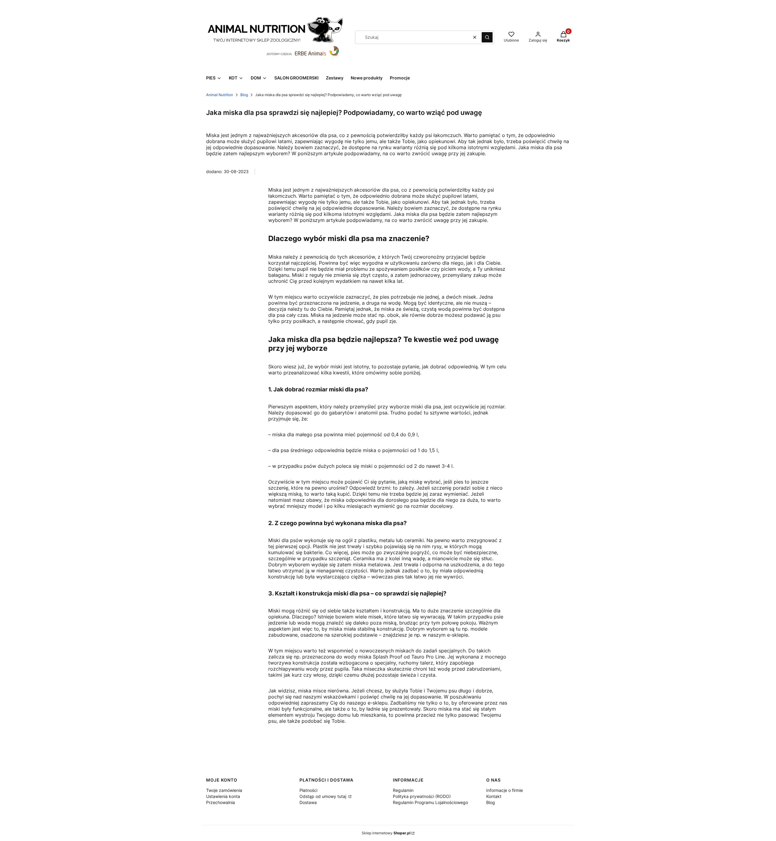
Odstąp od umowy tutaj (323, 796)
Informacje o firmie (504, 790)
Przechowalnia (220, 802)
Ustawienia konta (223, 796)
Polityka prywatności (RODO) (422, 796)
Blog (244, 94)
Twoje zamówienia (224, 790)
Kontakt (493, 796)
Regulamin (403, 790)
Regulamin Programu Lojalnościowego (430, 802)
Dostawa (308, 802)
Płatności (308, 790)
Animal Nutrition (219, 94)
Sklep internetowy (386, 833)
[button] (487, 37)
